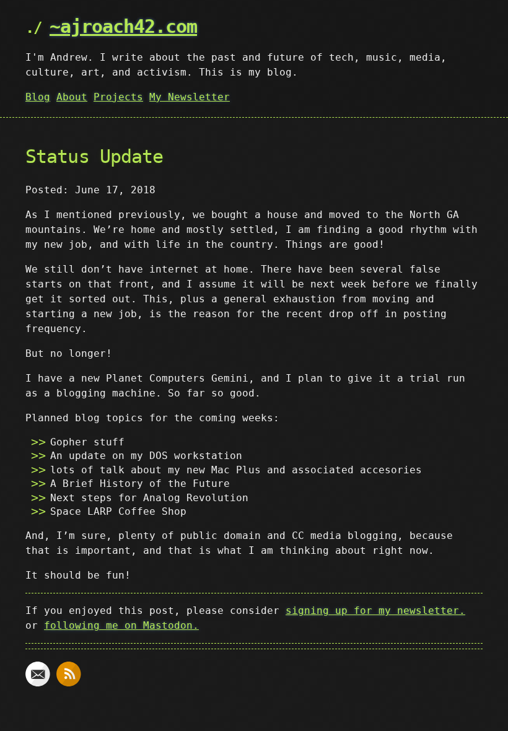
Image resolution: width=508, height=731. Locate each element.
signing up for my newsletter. (375, 610)
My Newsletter (189, 97)
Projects (118, 97)
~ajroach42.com (123, 26)
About (71, 97)
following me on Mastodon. (121, 625)
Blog (37, 97)
